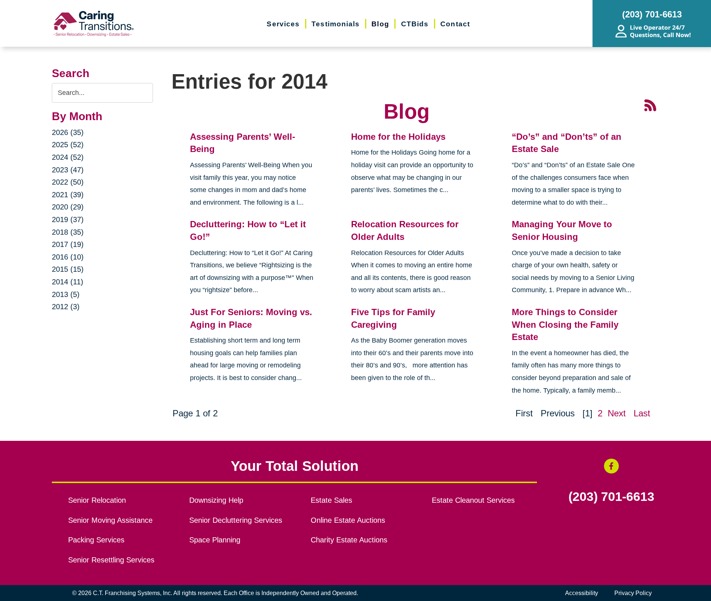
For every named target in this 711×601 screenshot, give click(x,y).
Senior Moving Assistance (110, 520)
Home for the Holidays (398, 137)
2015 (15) (68, 269)
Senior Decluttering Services (235, 520)
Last (642, 413)
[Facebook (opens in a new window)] (611, 466)
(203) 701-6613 (611, 497)
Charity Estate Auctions (349, 540)
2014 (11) (67, 282)
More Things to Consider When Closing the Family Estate (565, 324)
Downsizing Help (216, 500)
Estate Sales (331, 500)
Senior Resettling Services (111, 560)
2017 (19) (68, 244)
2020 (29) (68, 207)
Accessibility (581, 593)
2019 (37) (68, 219)
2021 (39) (68, 195)
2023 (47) (68, 170)
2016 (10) (68, 257)
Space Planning (214, 540)
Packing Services (96, 540)
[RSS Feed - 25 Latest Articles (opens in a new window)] (650, 105)
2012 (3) (66, 307)
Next (617, 413)
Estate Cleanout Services (473, 500)
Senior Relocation (97, 500)
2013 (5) (66, 294)
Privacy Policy (633, 593)
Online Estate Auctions (348, 520)
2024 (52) (68, 157)
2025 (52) (68, 145)
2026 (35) (68, 132)
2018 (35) (68, 232)
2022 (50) (68, 182)
